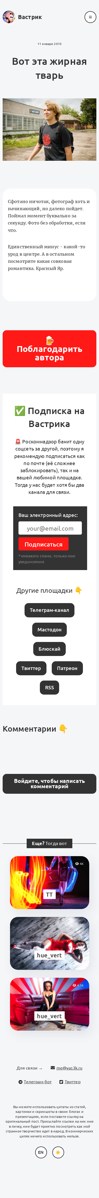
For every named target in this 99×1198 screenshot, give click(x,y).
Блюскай (49, 649)
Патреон (67, 668)
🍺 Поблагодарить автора (49, 349)
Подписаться (44, 544)
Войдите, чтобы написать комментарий (49, 784)
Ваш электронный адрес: (48, 515)
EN (41, 1152)
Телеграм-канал (49, 610)
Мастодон (49, 629)
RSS (49, 687)
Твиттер (31, 668)
